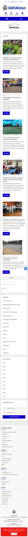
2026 (4, 363)
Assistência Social (7, 315)
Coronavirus (6, 323)
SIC (2, 456)
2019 (4, 389)
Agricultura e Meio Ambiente (10, 312)
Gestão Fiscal (5, 462)
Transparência (5, 444)
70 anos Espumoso (7, 301)
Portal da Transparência (7, 454)
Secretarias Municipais (7, 440)
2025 (4, 366)
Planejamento (6, 345)
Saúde (4, 349)
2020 (4, 385)
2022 (4, 377)
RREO (3, 464)
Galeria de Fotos (5, 493)
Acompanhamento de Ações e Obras (11, 304)
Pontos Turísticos (5, 497)
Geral (4, 338)
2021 (4, 381)
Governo (4, 438)
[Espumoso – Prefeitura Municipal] (14, 8)
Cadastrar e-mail (14, 417)
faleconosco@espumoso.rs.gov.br (15, 521)
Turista (22, 15)
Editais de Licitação (6, 460)
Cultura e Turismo (6, 436)
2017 (4, 396)
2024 (4, 370)
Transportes (6, 352)
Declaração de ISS (6, 472)
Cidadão (6, 15)
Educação (5, 330)
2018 (4, 392)
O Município (4, 434)
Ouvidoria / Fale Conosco (7, 446)
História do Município (6, 491)
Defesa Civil (6, 327)
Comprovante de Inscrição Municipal (10, 474)
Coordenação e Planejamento (10, 319)
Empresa (11, 15)
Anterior (12, 277)
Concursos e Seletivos (6, 458)
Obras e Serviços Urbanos (9, 341)
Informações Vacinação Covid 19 (9, 432)
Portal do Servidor (6, 482)
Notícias (3, 442)
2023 (4, 374)
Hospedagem (5, 500)
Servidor (17, 15)
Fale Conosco (5, 504)
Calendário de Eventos (7, 495)
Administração (6, 308)
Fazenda (5, 334)
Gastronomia (5, 502)
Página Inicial (10, 24)
